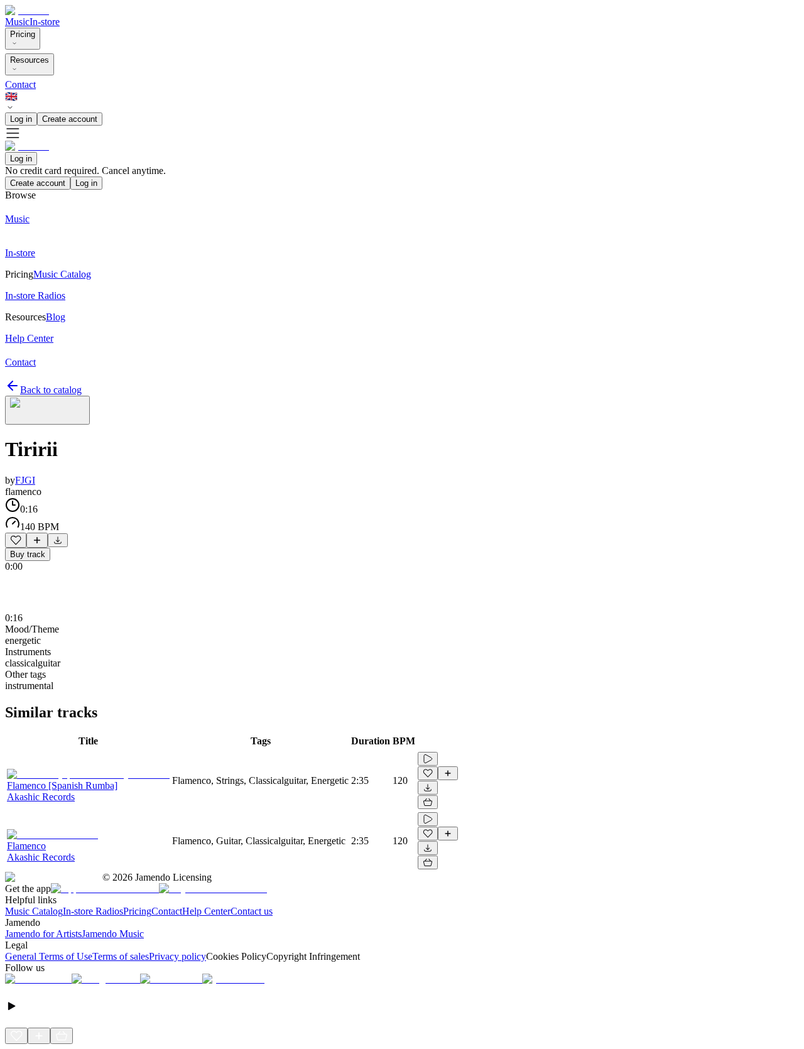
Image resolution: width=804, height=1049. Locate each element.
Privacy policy (177, 956)
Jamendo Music (113, 933)
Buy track (27, 554)
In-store (45, 21)
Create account (69, 119)
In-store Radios (93, 911)
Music (17, 21)
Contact (20, 84)
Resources (29, 60)
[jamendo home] (27, 10)
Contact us (252, 911)
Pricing (22, 34)
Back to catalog (51, 389)
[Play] (47, 410)
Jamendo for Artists (43, 933)
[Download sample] (58, 540)
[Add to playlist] (37, 540)
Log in (21, 119)
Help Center (206, 911)
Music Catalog (34, 911)
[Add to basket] (428, 802)
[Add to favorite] (15, 540)
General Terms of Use (48, 956)
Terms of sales (120, 956)
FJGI (25, 480)
